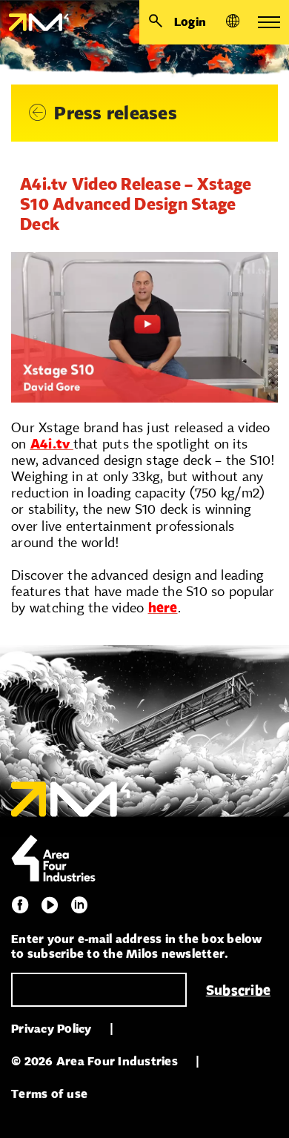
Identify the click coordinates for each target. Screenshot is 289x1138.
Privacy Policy (51, 1029)
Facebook (20, 905)
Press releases (115, 113)
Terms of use (49, 1094)
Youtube (50, 905)
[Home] (34, 22)
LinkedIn (79, 905)
